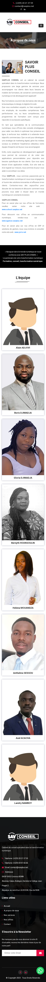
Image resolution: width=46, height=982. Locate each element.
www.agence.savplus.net (12, 221)
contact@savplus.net (24, 6)
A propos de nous (11, 910)
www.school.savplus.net (12, 209)
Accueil (7, 906)
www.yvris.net (20, 232)
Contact (7, 924)
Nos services (9, 915)
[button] (41, 25)
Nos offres (8, 920)
